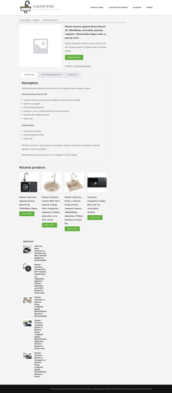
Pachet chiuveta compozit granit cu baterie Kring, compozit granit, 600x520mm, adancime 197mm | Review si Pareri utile (40, 334)
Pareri (149, 7)
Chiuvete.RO (43, 6)
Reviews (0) (72, 75)
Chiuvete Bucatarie (118, 7)
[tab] (29, 75)
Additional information (51, 75)
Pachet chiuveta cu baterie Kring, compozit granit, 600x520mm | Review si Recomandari (40, 306)
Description (29, 75)
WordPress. (147, 388)
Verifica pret (74, 57)
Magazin (137, 7)
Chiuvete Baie (96, 7)
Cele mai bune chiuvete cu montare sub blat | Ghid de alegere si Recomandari (40, 253)
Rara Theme (124, 388)
